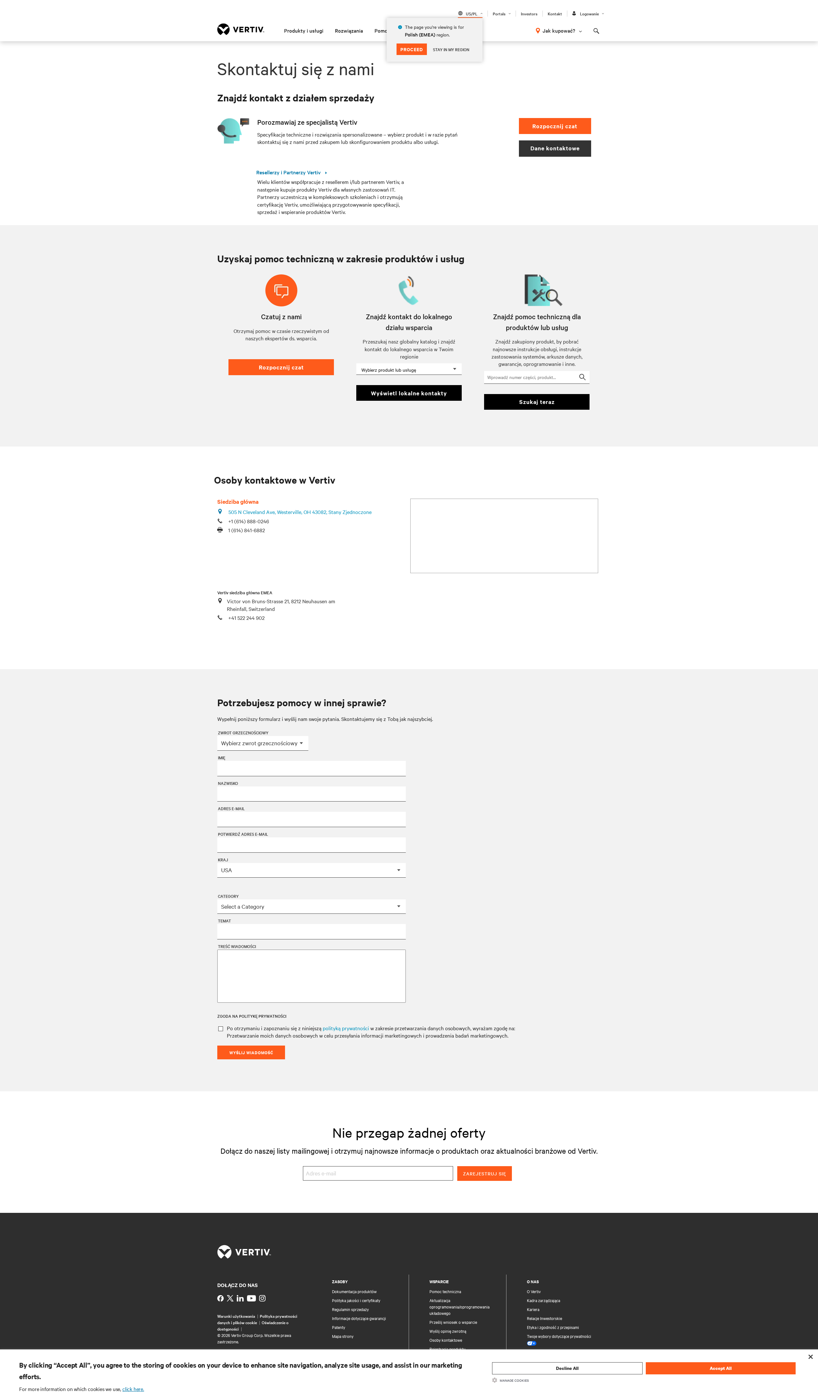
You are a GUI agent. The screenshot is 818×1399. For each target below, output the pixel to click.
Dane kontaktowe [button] (555, 148)
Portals (499, 13)
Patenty (338, 1327)
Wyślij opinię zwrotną (447, 1331)
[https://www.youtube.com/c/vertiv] (251, 1298)
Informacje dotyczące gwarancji (359, 1318)
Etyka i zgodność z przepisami (553, 1327)
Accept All (721, 1368)
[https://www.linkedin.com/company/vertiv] (240, 1298)
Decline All (567, 1368)
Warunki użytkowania (236, 1316)
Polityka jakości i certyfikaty (356, 1300)
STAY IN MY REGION (451, 49)
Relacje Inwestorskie (544, 1318)
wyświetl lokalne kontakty (409, 393)
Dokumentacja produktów (354, 1291)
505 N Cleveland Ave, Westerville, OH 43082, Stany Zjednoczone (300, 511)
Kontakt (555, 13)
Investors (529, 13)
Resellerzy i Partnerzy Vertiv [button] (289, 172)
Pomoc (382, 30)
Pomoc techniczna (445, 1291)
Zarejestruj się (484, 1173)
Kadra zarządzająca (543, 1300)
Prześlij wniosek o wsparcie (453, 1322)
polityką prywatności (346, 1027)
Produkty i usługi (303, 30)
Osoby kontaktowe (445, 1340)
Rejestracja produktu (447, 1349)
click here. (133, 1388)
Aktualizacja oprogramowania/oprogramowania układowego (459, 1306)
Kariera (533, 1309)
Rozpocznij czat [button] (554, 126)
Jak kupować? (559, 30)
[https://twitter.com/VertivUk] (230, 1298)
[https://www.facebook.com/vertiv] (220, 1298)
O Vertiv (534, 1291)
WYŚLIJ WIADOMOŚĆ (251, 1052)
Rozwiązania (349, 30)
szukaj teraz (537, 402)
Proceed (411, 49)
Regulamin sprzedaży (350, 1309)
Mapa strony (342, 1336)
